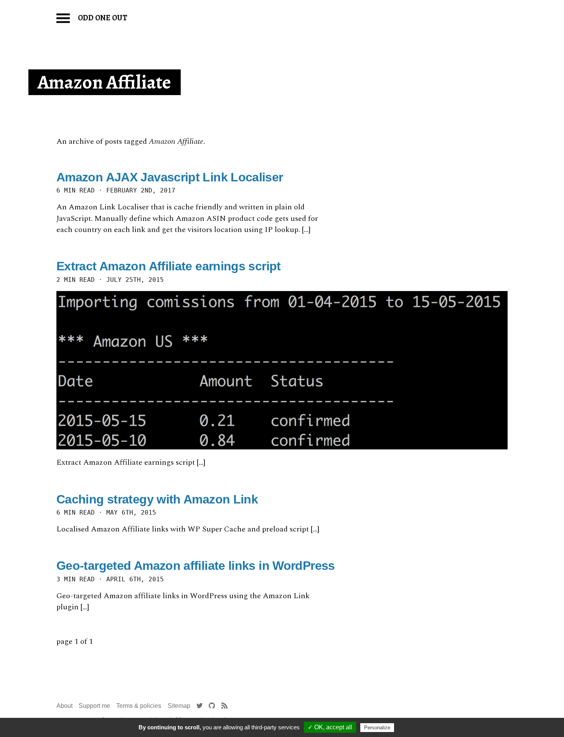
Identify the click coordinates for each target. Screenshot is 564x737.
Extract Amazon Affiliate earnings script (168, 266)
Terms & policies (138, 705)
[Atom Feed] (224, 705)
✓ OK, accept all (330, 727)
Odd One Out (102, 17)
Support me (94, 705)
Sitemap (179, 705)
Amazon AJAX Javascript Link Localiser (169, 177)
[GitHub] (212, 705)
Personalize (377, 727)
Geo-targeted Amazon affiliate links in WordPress (195, 565)
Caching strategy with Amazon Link (157, 499)
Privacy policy (414, 727)
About (64, 705)
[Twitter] (199, 705)
